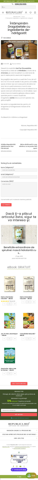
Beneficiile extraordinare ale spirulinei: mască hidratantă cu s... (19, 250)
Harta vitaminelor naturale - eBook (7, 297)
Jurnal (23, 16)
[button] (31, 476)
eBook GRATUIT (19, 267)
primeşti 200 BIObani (20, 418)
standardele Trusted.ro (20, 448)
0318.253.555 (20, 4)
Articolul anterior (6, 151)
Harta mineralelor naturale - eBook (26, 297)
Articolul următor (31, 151)
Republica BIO (14, 12)
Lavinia (12, 98)
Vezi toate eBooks (19, 384)
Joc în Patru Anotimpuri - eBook (9, 334)
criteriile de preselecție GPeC (22, 446)
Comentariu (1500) (7, 181)
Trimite (7, 205)
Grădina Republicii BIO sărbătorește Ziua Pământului (8, 146)
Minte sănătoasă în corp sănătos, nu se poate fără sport (28, 146)
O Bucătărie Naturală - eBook (28, 334)
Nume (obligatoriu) (7, 167)
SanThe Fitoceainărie (23, 68)
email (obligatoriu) (7, 174)
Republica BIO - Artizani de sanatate (19, 1)
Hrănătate (22, 71)
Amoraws (4, 73)
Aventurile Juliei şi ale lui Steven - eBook (8, 369)
